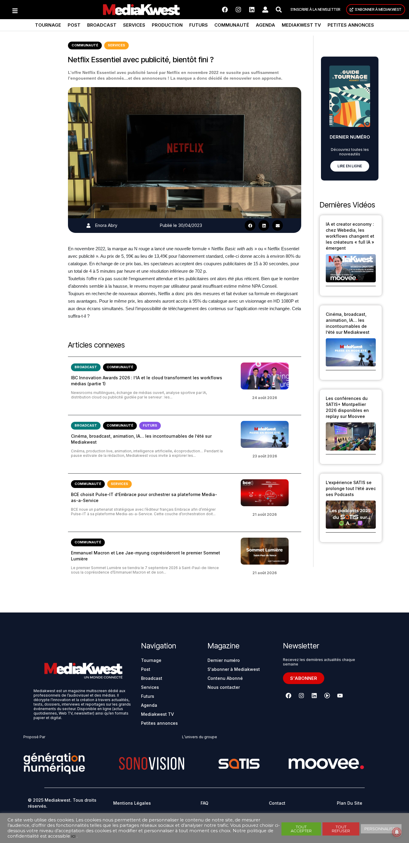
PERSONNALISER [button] (381, 828)
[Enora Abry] (88, 225)
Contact (277, 803)
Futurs (198, 25)
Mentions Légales (132, 803)
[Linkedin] (252, 10)
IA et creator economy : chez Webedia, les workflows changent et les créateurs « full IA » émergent (350, 236)
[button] (250, 225)
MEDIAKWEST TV (301, 25)
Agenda (265, 25)
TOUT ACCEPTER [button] (301, 828)
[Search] (279, 10)
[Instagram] (238, 10)
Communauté (231, 25)
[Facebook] (225, 10)
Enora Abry (106, 225)
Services (134, 25)
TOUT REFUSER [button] (341, 828)
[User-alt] (265, 10)
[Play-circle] (327, 695)
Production (167, 25)
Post (74, 25)
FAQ (204, 803)
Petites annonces (351, 25)
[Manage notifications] (397, 832)
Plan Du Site (349, 803)
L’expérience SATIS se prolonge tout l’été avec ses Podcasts (351, 488)
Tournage (48, 25)
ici (73, 836)
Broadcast (101, 25)
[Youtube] (340, 695)
